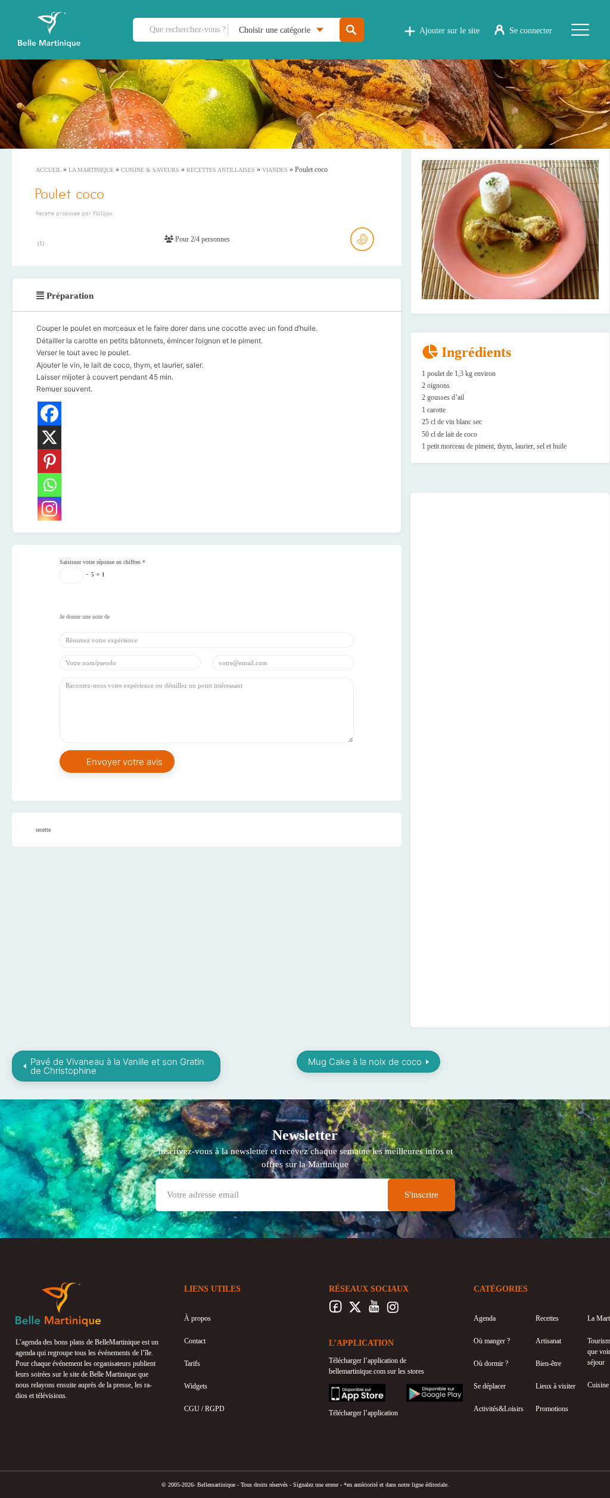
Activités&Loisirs (499, 1409)
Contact (195, 1341)
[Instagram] (49, 509)
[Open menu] (580, 30)
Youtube (373, 1310)
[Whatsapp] (49, 485)
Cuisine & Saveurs (150, 170)
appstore (341, 1389)
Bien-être (548, 1363)
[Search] (352, 30)
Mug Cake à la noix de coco (365, 1061)
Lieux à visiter (555, 1386)
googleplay (421, 1389)
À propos (197, 1318)
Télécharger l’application (363, 1413)
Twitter (354, 1310)
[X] (49, 437)
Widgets (195, 1386)
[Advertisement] (510, 577)
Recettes (547, 1318)
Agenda (485, 1318)
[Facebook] (49, 413)
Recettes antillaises (220, 170)
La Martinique (91, 170)
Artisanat (548, 1341)
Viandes (275, 170)
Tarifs (192, 1363)
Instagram (392, 1310)
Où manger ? (492, 1341)
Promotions (552, 1409)
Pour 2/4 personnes (201, 239)
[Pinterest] (49, 461)
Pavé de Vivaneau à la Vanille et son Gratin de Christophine (117, 1066)
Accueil (48, 170)
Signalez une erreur (315, 1484)
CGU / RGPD (204, 1409)
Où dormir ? (491, 1363)
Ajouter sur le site (449, 30)
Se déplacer (490, 1386)
